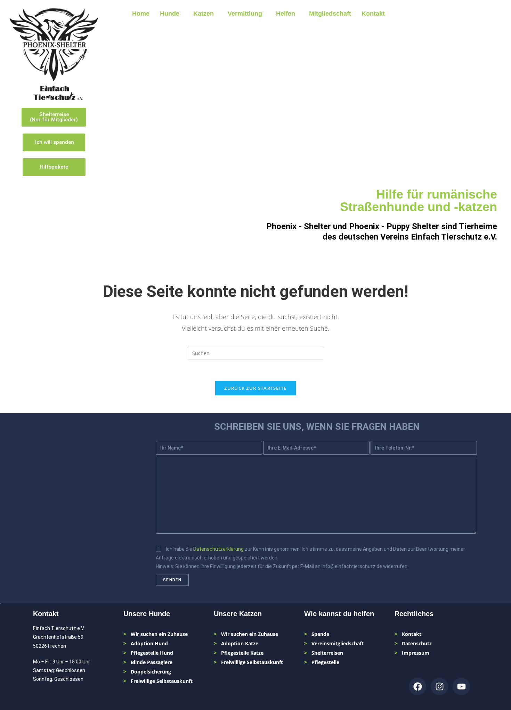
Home (140, 13)
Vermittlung (245, 13)
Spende (320, 634)
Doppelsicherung (151, 671)
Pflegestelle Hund (152, 653)
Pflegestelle (325, 662)
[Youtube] (461, 686)
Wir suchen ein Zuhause (159, 634)
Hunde (169, 13)
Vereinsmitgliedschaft (337, 643)
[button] (171, 13)
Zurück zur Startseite (255, 388)
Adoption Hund (149, 643)
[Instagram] (439, 686)
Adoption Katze (239, 643)
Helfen (285, 13)
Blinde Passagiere (151, 662)
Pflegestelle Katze (242, 653)
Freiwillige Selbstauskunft (162, 681)
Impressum (415, 653)
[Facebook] (417, 686)
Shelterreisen (327, 653)
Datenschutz (417, 643)
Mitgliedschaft (330, 13)
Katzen (203, 13)
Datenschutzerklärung (218, 549)
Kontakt (373, 13)
